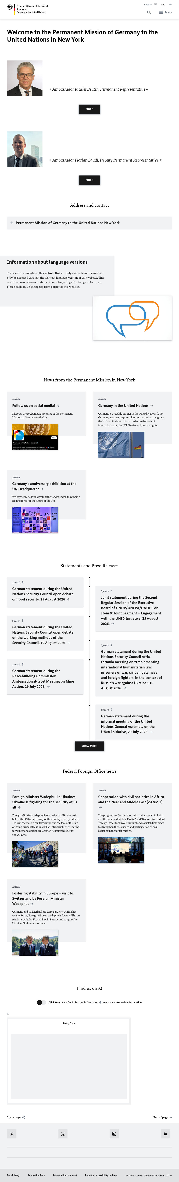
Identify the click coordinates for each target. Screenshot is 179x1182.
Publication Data (36, 1175)
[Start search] (148, 10)
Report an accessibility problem (101, 1175)
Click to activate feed (61, 1002)
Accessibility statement (65, 1175)
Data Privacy (13, 1175)
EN (162, 4)
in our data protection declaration (122, 1002)
